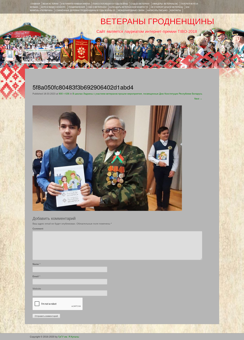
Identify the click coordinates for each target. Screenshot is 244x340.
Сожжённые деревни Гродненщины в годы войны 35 (85, 10)
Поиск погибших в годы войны (110, 4)
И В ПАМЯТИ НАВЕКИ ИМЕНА (75, 4)
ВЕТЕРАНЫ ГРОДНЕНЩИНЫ (157, 21)
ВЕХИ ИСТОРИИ (50, 4)
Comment (38, 228)
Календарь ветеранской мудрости (128, 7)
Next (198, 98)
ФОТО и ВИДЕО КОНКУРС (53, 7)
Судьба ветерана (140, 4)
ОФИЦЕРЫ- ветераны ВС (165, 4)
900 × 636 (64, 93)
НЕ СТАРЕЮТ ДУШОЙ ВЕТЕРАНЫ (167, 7)
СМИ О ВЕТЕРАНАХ (97, 7)
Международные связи (131, 10)
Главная (35, 4)
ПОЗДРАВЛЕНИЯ (77, 7)
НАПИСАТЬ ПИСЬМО (157, 10)
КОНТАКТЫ (175, 10)
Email (36, 276)
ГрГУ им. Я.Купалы (68, 336)
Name (36, 264)
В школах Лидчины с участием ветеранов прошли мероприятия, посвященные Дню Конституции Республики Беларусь (137, 93)
